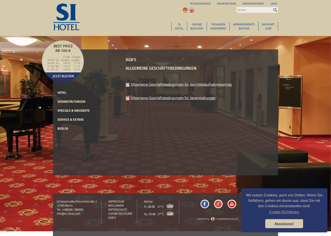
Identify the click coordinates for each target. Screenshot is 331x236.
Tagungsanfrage (200, 3)
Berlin (62, 128)
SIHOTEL (179, 26)
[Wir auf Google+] (218, 208)
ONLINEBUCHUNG (196, 26)
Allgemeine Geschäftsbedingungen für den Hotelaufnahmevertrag (181, 84)
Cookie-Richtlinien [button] (284, 212)
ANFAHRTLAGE (268, 26)
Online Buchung (226, 3)
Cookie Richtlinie (120, 214)
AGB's (112, 218)
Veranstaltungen (71, 101)
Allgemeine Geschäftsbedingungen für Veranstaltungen (173, 97)
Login (273, 3)
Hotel (61, 92)
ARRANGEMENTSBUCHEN (244, 26)
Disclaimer (116, 205)
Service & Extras (70, 119)
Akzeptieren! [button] (284, 223)
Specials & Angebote (73, 110)
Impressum (116, 201)
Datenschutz (117, 209)
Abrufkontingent (253, 3)
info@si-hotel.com (68, 214)
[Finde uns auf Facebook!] (205, 208)
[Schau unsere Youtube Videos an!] (232, 208)
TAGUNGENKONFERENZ (218, 26)
